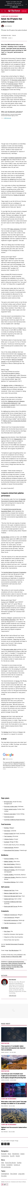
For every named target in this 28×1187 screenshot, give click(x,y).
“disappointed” (18, 439)
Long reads (21, 1173)
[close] (26, 4)
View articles (12, 995)
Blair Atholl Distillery (9, 864)
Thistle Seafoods (8, 847)
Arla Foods (7, 830)
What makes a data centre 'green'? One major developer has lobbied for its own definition (14, 1102)
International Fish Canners (11, 850)
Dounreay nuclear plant (18, 80)
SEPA (21, 966)
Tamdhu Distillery (9, 874)
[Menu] (2, 11)
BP (23, 78)
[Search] (5, 11)
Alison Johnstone (14, 229)
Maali (24, 1182)
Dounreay (20, 963)
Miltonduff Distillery (9, 870)
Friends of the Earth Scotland (14, 965)
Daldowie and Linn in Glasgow (16, 401)
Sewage (3, 968)
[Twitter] (5, 1144)
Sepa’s (3, 437)
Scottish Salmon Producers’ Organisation (15, 572)
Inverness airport (13, 83)
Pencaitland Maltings (10, 882)
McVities (16, 85)
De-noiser (4, 1175)
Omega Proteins (8, 833)
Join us (24, 11)
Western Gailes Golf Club (11, 893)
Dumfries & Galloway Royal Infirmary (14, 819)
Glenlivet (6, 385)
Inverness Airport (6, 698)
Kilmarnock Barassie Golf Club (12, 896)
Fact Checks (13, 1173)
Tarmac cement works (10, 809)
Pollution (3, 966)
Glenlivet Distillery (9, 867)
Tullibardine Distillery (9, 877)
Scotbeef (6, 842)
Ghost (20, 1182)
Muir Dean (7, 931)
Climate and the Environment (9, 16)
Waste (7, 968)
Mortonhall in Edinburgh (10, 403)
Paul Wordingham (14, 950)
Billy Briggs (4, 1131)
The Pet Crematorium (10, 923)
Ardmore (20, 354)
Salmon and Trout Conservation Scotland (14, 421)
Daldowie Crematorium (10, 914)
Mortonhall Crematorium (11, 920)
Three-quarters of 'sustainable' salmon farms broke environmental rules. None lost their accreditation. (13, 1048)
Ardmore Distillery (9, 858)
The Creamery (8, 836)
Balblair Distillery (8, 861)
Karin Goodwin (5, 1080)
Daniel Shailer (5, 1052)
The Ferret (7, 1182)
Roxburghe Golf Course (10, 906)
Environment (4, 963)
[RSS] (8, 1144)
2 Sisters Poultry (8, 839)
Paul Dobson (4, 1106)
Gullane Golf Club (9, 899)
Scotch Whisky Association (8, 619)
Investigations (5, 1043)
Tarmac (12, 82)
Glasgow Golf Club (9, 890)
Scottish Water (5, 537)
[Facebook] (2, 1144)
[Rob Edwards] (2, 26)
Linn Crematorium (9, 917)
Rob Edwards (8, 26)
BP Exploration (8, 801)
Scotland (8, 966)
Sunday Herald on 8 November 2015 (11, 956)
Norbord (5, 89)
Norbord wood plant (10, 814)
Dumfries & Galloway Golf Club (12, 901)
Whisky (12, 968)
